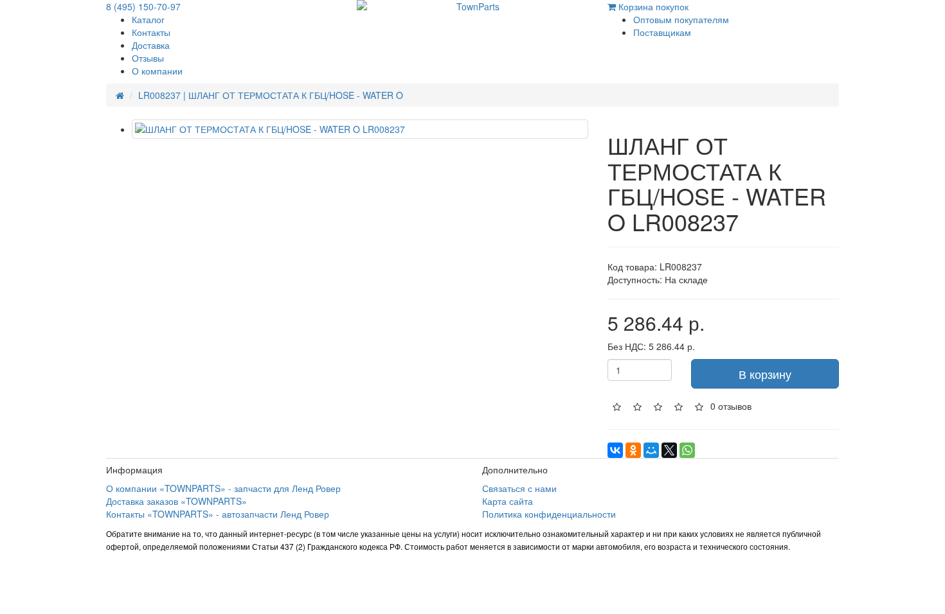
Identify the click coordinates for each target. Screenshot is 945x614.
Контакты (151, 32)
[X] (669, 450)
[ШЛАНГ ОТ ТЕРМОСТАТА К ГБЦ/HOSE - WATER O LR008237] (360, 129)
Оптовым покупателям (681, 19)
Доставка (151, 45)
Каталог (148, 19)
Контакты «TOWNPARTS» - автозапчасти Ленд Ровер (217, 513)
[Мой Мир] (651, 450)
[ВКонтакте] (615, 450)
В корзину (765, 373)
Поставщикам (662, 32)
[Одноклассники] (633, 450)
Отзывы (148, 57)
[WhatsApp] (687, 450)
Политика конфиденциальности (549, 513)
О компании (157, 70)
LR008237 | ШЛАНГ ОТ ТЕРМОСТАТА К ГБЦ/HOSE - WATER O (270, 95)
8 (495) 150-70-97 (143, 6)
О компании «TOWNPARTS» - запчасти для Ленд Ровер (223, 488)
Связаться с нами (519, 488)
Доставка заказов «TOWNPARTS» (176, 501)
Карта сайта (507, 501)
